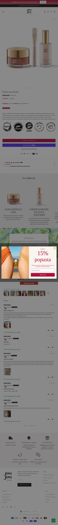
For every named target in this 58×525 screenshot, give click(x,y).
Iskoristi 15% (43, 274)
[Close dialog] (55, 248)
